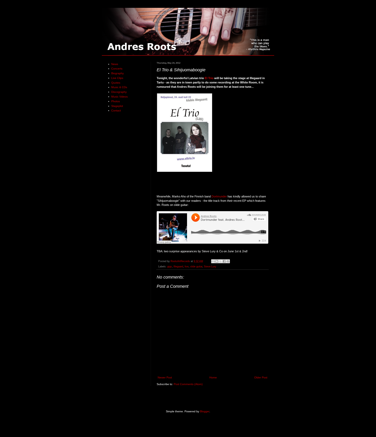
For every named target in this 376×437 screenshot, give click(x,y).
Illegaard (178, 266)
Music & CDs (119, 87)
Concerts (116, 68)
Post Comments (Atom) (188, 384)
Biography (117, 73)
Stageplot (117, 106)
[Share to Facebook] (224, 261)
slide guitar (196, 266)
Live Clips (117, 78)
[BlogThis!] (217, 261)
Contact (116, 110)
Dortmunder (219, 196)
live (187, 266)
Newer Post (165, 377)
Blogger (204, 411)
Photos (115, 101)
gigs (169, 266)
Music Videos (119, 96)
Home (213, 377)
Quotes (115, 82)
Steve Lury (210, 266)
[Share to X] (220, 261)
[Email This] (213, 261)
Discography (119, 91)
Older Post (260, 377)
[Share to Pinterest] (228, 261)
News (114, 64)
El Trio (209, 78)
